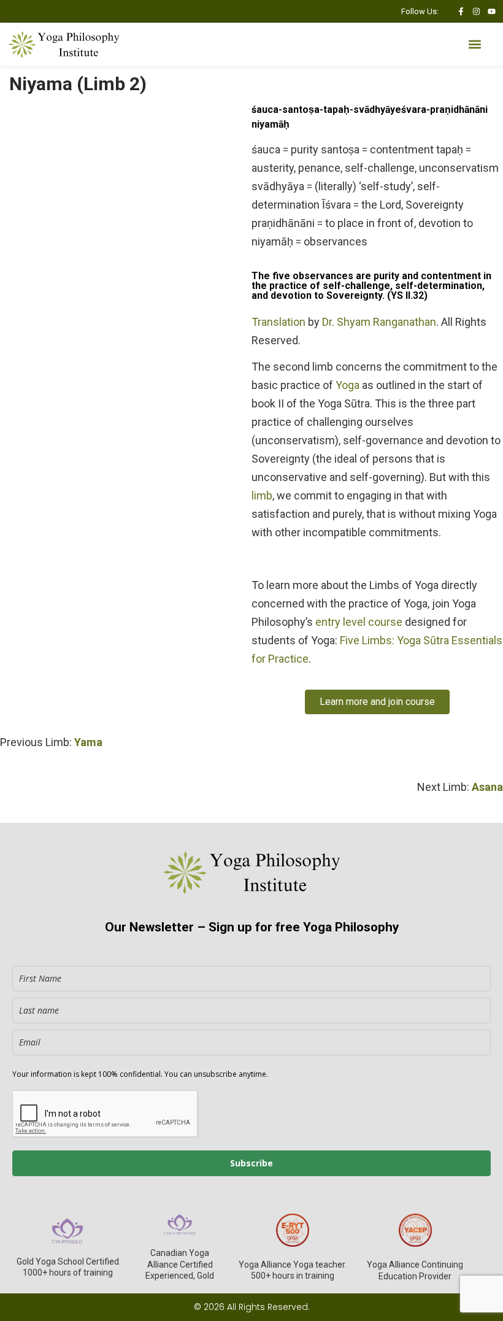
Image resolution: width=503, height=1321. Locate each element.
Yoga (347, 385)
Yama (88, 742)
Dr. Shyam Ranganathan (379, 321)
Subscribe (251, 1163)
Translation (278, 321)
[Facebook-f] (461, 11)
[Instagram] (476, 11)
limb (262, 495)
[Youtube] (492, 11)
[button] (474, 44)
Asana (487, 786)
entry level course (358, 621)
